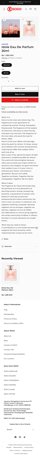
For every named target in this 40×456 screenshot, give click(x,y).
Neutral (7, 65)
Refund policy (17, 447)
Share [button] (6, 239)
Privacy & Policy (10, 319)
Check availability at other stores (15, 112)
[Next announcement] (36, 2)
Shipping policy (27, 450)
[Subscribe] (33, 429)
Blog (6, 340)
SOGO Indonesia (18, 445)
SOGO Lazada (9, 389)
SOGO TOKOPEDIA (11, 380)
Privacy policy (28, 447)
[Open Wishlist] (30, 9)
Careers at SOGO (10, 345)
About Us (7, 336)
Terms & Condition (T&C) (13, 323)
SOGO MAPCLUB (10, 371)
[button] (4, 9)
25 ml (6, 73)
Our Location (9, 359)
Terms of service (15, 450)
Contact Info (9, 350)
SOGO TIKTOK (9, 394)
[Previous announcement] (4, 2)
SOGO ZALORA (10, 376)
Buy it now (20, 94)
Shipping (4, 58)
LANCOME (5, 44)
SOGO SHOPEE (10, 385)
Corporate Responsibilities (14, 354)
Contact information (21, 453)
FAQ (5, 310)
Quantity (5, 77)
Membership (9, 314)
